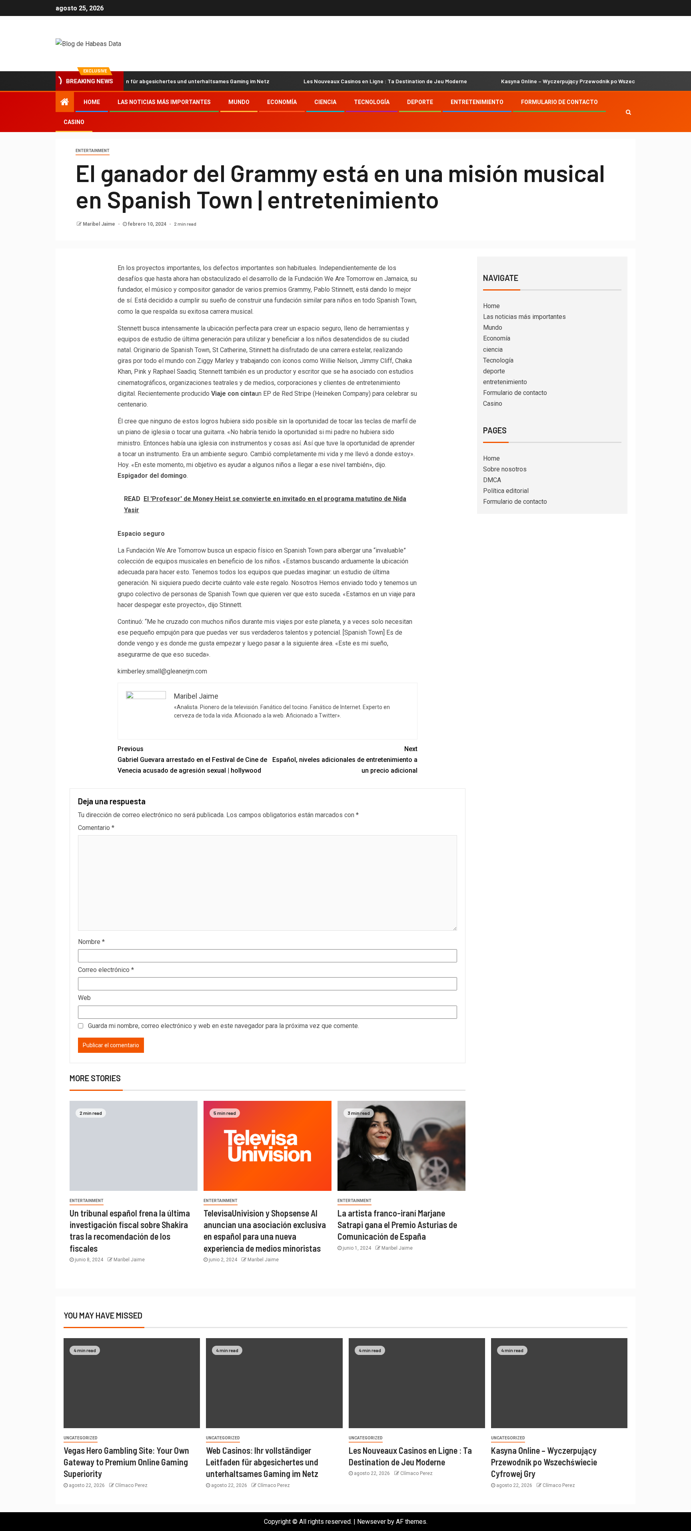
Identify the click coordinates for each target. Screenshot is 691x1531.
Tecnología (371, 102)
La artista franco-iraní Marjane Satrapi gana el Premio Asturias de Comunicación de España (397, 1225)
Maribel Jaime (99, 224)
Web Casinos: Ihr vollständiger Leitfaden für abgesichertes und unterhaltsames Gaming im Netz (262, 1462)
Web (84, 998)
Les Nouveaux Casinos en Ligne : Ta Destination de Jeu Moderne (343, 81)
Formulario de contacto (559, 102)
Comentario (96, 828)
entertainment (93, 150)
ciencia (325, 102)
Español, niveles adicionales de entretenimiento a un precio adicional (344, 759)
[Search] (628, 112)
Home (92, 102)
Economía (282, 102)
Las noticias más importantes (164, 102)
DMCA (492, 480)
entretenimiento (477, 102)
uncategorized (81, 1438)
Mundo (239, 102)
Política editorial (506, 491)
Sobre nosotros (505, 469)
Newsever (371, 1521)
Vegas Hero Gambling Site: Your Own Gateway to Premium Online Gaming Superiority (126, 1462)
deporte (420, 102)
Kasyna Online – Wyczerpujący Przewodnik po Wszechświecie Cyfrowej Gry (554, 81)
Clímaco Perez (131, 1485)
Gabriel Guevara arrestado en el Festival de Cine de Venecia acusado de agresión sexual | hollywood (192, 759)
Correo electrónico (106, 970)
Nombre (91, 942)
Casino (74, 122)
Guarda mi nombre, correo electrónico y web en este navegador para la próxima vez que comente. (223, 1026)
